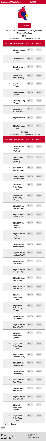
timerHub (6, 438)
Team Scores (24, 25)
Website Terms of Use (33, 437)
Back (3, 427)
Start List (30, 50)
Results (39, 50)
